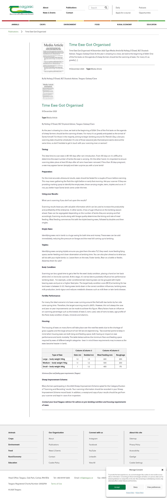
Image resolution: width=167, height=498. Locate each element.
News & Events (49, 12)
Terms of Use (56, 483)
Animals (15, 24)
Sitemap (133, 438)
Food (97, 24)
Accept (117, 487)
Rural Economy (124, 24)
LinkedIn (92, 456)
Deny (135, 487)
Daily (118, 7)
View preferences (153, 487)
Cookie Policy (54, 462)
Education (151, 24)
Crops (42, 24)
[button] (162, 470)
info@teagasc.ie (86, 477)
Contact (69, 12)
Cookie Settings (136, 462)
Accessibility (134, 450)
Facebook (93, 444)
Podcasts (142, 7)
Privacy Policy (130, 493)
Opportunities (145, 12)
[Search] (106, 8)
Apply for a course (123, 12)
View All (92, 462)
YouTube (92, 450)
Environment (70, 24)
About (45, 7)
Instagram (93, 438)
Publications (71, 7)
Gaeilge (133, 456)
